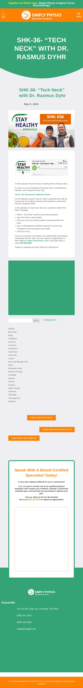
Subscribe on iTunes (41, 418)
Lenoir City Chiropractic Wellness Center (32, 195)
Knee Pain (12, 355)
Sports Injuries (14, 388)
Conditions (12, 339)
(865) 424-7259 (60, 681)
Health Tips (12, 352)
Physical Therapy (15, 372)
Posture (11, 382)
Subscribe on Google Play (57, 429)
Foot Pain (12, 345)
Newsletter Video (15, 368)
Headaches (12, 349)
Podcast (11, 378)
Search (36, 320)
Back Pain (12, 332)
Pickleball (12, 375)
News (10, 365)
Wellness (12, 401)
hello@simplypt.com (26, 629)
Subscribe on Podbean (23, 438)
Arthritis (11, 329)
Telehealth (12, 395)
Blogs (10, 335)
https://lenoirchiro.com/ (38, 241)
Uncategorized (14, 398)
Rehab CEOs (23, 681)
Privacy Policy (49, 681)
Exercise (11, 342)
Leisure (11, 358)
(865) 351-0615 (34, 500)
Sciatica (11, 385)
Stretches (12, 392)
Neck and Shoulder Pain (18, 362)
